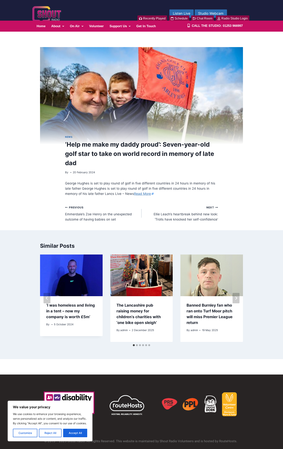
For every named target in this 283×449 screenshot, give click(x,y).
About (55, 26)
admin (124, 330)
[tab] (134, 345)
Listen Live (181, 13)
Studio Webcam (211, 13)
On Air (75, 26)
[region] (50, 421)
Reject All (50, 433)
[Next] (236, 298)
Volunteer (96, 26)
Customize (25, 433)
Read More (142, 194)
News (68, 136)
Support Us (118, 26)
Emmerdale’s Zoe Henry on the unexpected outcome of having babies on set (98, 213)
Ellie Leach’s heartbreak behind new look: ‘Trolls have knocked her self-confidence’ (186, 213)
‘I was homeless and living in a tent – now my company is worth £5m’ (70, 311)
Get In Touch (146, 26)
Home (41, 26)
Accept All (75, 433)
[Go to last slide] (47, 298)
